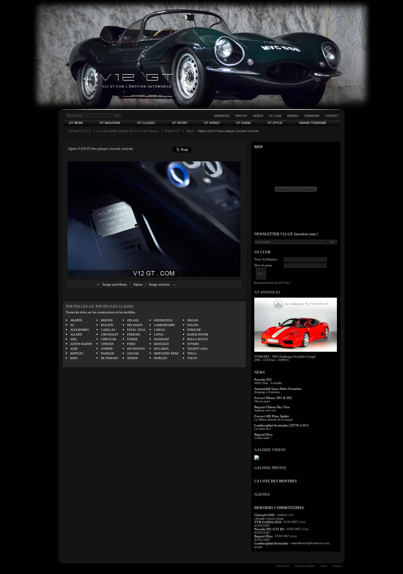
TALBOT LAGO (197, 348)
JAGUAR (133, 353)
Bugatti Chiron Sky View (272, 407)
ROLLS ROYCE (197, 339)
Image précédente (115, 284)
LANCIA (159, 329)
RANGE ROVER (197, 334)
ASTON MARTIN (81, 344)
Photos (241, 115)
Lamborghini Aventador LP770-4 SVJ (281, 425)
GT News (76, 122)
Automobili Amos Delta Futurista (278, 388)
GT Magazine (110, 122)
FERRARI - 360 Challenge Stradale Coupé (284, 356)
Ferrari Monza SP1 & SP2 (273, 398)
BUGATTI (107, 325)
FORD (131, 344)
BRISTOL (107, 320)
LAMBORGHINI (164, 325)
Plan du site (282, 566)
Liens (323, 566)
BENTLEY (76, 353)
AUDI (73, 348)
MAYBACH (161, 344)
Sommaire (312, 115)
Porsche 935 (263, 379)
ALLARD (76, 334)
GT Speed (211, 122)
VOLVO (192, 358)
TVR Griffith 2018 (267, 522)
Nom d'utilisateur (266, 259)
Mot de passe (263, 265)
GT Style (275, 122)
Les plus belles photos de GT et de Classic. (128, 131)
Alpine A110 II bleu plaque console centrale (100, 149)
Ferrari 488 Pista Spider (271, 416)
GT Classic (146, 122)
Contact (332, 115)
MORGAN (160, 358)
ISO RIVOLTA (136, 348)
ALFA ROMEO (79, 329)
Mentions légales (304, 566)
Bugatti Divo (263, 434)
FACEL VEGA (136, 329)
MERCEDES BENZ (166, 353)
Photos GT (172, 131)
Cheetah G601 (264, 515)
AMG (73, 339)
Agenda (293, 115)
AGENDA (262, 494)
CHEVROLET (109, 334)
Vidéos (258, 115)
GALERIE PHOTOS (270, 468)
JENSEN (132, 358)
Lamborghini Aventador (271, 543)
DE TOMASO (109, 358)
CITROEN (107, 344)
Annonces (222, 115)
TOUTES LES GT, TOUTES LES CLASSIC (100, 306)
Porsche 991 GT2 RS (269, 529)
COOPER (107, 348)
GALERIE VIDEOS (270, 450)
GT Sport (179, 122)
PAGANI (192, 325)
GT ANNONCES (267, 292)
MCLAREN (161, 348)
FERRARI (133, 334)
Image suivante (159, 284)
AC (72, 325)
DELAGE (133, 320)
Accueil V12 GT (80, 131)
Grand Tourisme (312, 122)
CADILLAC (108, 329)
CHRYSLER (108, 339)
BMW (74, 358)
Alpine (190, 131)
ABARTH (76, 320)
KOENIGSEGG (163, 320)
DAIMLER (107, 353)
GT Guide (243, 122)
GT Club (275, 115)
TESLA (191, 353)
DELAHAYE (134, 325)
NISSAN (192, 320)
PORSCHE (194, 329)
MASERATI (161, 339)
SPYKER (193, 344)
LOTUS (158, 334)
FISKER (132, 339)
